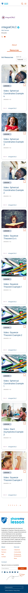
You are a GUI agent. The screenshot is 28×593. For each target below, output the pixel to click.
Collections (17, 550)
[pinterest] (10, 572)
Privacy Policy (16, 590)
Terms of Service (9, 590)
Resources (14, 50)
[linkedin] (7, 572)
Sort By (18, 57)
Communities (17, 552)
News (15, 558)
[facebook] (2, 572)
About (14, 45)
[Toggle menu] (25, 4)
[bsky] (17, 572)
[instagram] (4, 572)
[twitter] (2, 36)
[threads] (15, 572)
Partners (3, 552)
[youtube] (4, 36)
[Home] (5, 3)
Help (2, 554)
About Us (3, 550)
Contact (3, 556)
